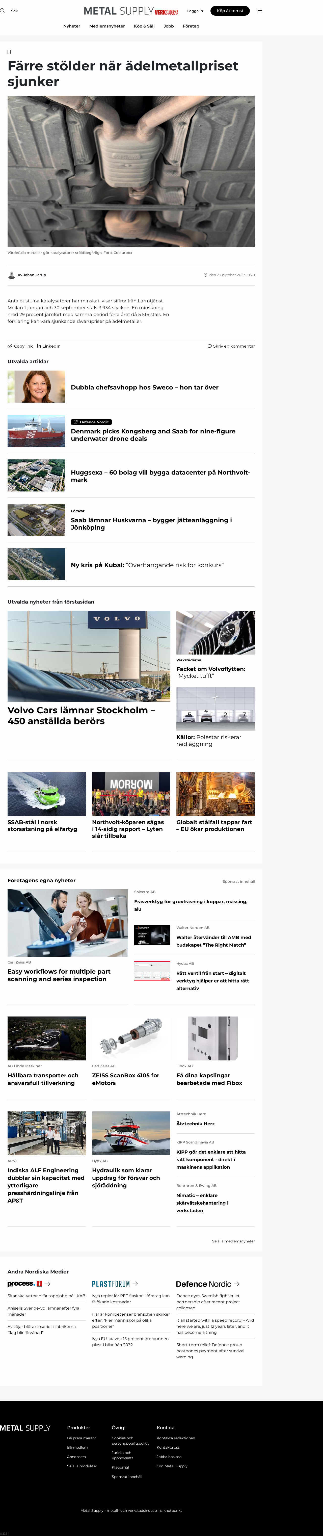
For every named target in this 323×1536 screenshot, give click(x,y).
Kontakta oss (168, 1447)
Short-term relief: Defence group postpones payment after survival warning (210, 1350)
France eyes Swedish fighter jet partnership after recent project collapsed (208, 1301)
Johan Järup (34, 275)
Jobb (169, 26)
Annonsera (76, 1456)
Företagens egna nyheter (42, 880)
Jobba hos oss (169, 1456)
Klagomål (120, 1467)
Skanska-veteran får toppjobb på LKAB (46, 1295)
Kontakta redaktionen (176, 1438)
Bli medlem (77, 1447)
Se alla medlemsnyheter (233, 1241)
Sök (14, 11)
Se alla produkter (82, 1466)
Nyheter (71, 26)
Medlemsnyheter (107, 26)
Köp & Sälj (144, 26)
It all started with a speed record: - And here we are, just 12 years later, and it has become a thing (215, 1326)
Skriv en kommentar (234, 346)
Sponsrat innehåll (127, 1476)
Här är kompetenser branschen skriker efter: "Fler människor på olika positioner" (131, 1320)
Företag (191, 26)
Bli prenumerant (81, 1438)
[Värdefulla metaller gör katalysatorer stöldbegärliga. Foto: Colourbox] (131, 171)
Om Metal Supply (172, 1466)
